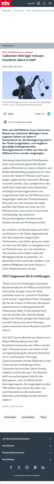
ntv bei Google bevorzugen (20, 122)
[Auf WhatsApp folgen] (49, 114)
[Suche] (44, 3)
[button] (27, 88)
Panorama (19, 10)
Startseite (6, 10)
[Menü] (50, 3)
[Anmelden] (38, 3)
